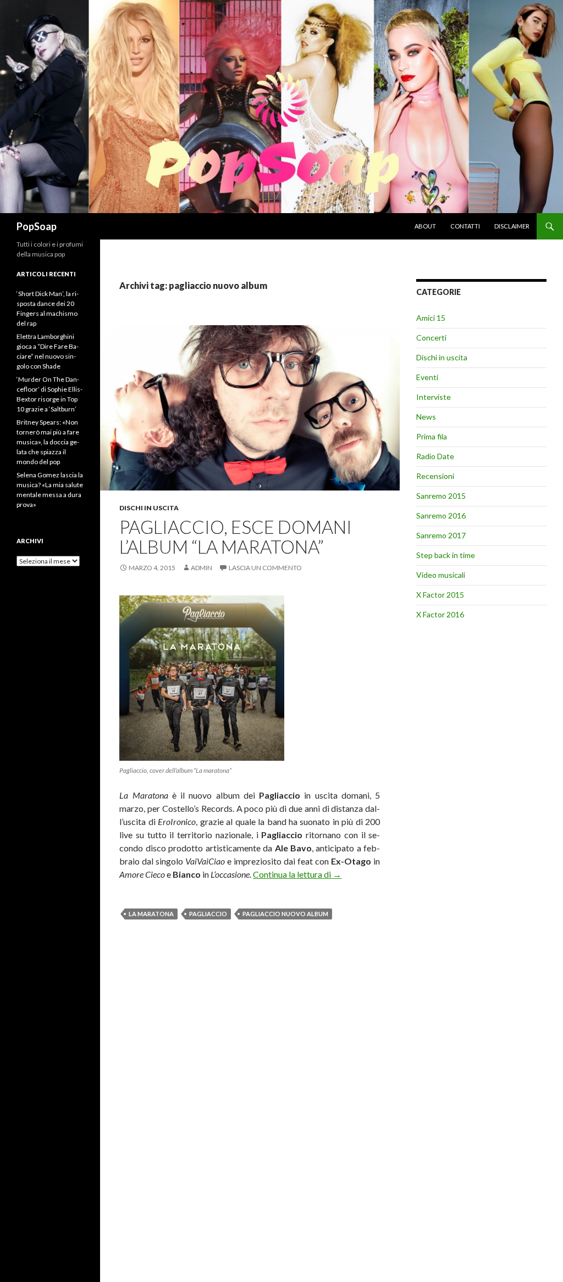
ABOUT (425, 226)
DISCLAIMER (511, 226)
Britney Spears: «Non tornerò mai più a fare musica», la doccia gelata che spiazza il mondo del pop (47, 442)
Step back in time (445, 555)
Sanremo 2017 (441, 535)
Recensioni (435, 476)
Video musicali (440, 574)
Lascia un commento (265, 568)
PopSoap (36, 226)
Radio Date (435, 456)
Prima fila (431, 436)
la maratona (151, 913)
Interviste (433, 397)
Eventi (427, 377)
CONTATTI (465, 226)
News (426, 416)
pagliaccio (208, 913)
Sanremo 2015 (441, 495)
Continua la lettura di (297, 874)
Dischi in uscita (149, 508)
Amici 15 (430, 317)
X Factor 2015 (440, 594)
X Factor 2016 (440, 614)
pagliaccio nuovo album (285, 913)
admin (201, 568)
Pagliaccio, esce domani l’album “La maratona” (235, 537)
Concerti (431, 337)
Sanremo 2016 (441, 515)
